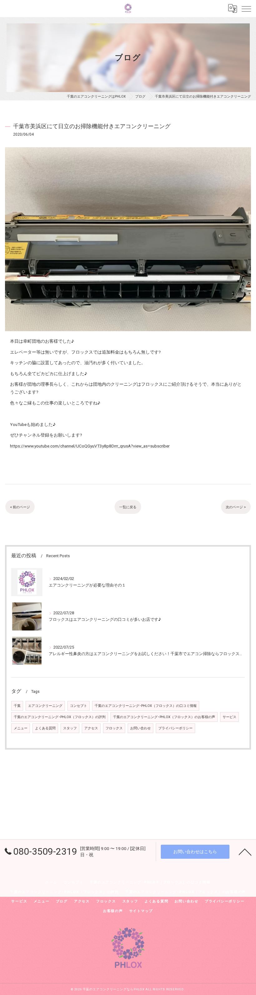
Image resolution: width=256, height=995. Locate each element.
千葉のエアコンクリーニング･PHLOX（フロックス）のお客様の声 (164, 717)
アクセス (91, 728)
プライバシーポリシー (175, 728)
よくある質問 (45, 728)
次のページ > (236, 507)
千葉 (17, 706)
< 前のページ (20, 507)
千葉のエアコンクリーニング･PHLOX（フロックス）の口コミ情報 (146, 706)
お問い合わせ (140, 728)
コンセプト (78, 706)
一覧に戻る (127, 507)
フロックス (114, 728)
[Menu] (246, 8)
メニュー (20, 728)
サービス (229, 717)
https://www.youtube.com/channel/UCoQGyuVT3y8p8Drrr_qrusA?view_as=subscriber (90, 445)
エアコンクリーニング (45, 706)
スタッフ (70, 728)
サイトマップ (141, 911)
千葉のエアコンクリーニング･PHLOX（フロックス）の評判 (60, 717)
